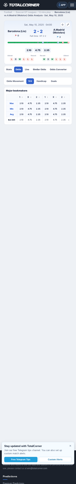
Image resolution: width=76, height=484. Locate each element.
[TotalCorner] (21, 5)
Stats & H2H (9, 69)
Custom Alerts (55, 459)
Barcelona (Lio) (17, 31)
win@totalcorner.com (37, 468)
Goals (54, 81)
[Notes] (68, 25)
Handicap (41, 81)
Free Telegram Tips (20, 459)
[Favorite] (62, 25)
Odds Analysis (18, 69)
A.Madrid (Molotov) (59, 31)
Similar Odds (39, 69)
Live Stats (27, 69)
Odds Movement (15, 81)
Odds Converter (58, 69)
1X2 (30, 81)
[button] (38, 119)
